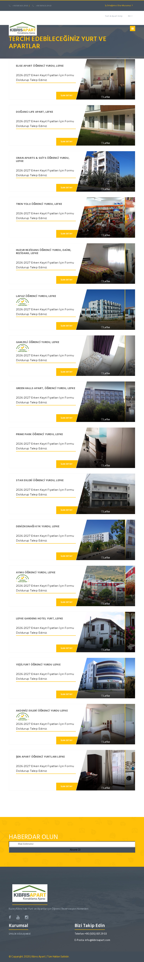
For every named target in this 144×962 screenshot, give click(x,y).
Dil (129, 16)
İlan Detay (67, 95)
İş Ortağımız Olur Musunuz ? (119, 5)
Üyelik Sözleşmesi (20, 934)
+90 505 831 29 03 (20, 6)
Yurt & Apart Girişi (114, 16)
